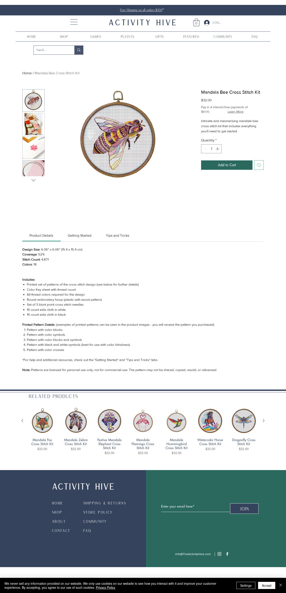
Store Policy (98, 512)
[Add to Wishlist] (259, 165)
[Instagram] (219, 554)
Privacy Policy (105, 587)
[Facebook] (227, 554)
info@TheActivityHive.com (193, 554)
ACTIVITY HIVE (143, 22)
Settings (246, 585)
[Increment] (218, 149)
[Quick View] (42, 420)
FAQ (87, 530)
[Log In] (205, 23)
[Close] (280, 585)
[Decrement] (205, 149)
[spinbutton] (211, 149)
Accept (266, 585)
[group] (143, 431)
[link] (196, 22)
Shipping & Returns (104, 503)
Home (27, 73)
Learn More (236, 111)
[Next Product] (263, 420)
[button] (74, 22)
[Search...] (78, 50)
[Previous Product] (22, 420)
